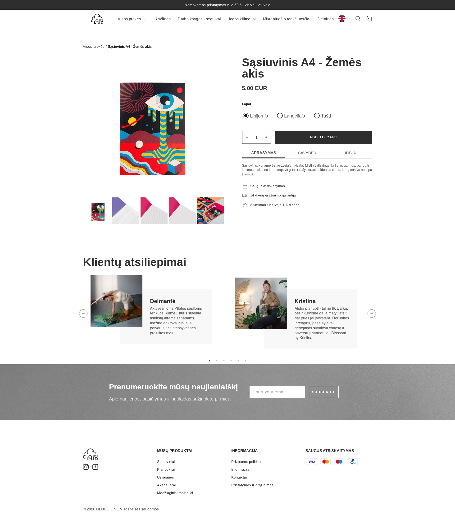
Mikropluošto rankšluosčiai (287, 19)
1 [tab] (209, 360)
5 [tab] (238, 360)
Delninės (326, 19)
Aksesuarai (166, 485)
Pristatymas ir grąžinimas (252, 485)
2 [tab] (216, 360)
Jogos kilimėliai (242, 19)
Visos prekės (130, 19)
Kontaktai (239, 477)
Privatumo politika (246, 462)
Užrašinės (162, 19)
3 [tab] (224, 360)
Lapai (246, 104)
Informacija (240, 469)
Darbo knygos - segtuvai (199, 19)
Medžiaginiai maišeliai (175, 493)
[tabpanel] (155, 309)
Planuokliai (166, 469)
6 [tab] (245, 360)
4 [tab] (231, 360)
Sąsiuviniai (166, 462)
